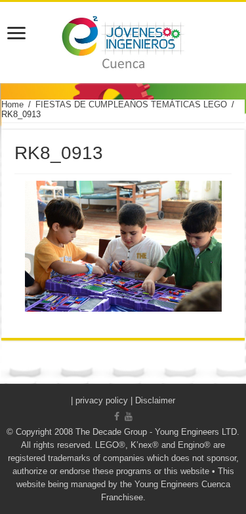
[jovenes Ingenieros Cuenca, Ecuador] (123, 42)
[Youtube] (128, 416)
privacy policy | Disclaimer (125, 400)
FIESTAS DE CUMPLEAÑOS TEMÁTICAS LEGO (131, 104)
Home (12, 104)
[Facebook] (117, 416)
